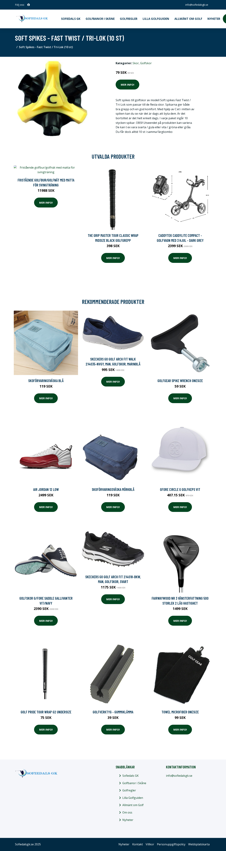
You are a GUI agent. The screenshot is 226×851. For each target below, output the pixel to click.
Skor (136, 63)
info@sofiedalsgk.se (196, 4)
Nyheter (213, 19)
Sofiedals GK (70, 19)
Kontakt (137, 844)
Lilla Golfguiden (156, 19)
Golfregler (128, 19)
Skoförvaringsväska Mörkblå (113, 489)
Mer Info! (127, 84)
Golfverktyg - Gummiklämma (113, 712)
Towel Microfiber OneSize (180, 712)
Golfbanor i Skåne (100, 19)
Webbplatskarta (199, 844)
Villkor (150, 844)
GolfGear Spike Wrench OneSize (180, 380)
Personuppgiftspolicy (171, 844)
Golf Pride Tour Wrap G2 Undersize (46, 712)
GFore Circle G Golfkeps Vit (180, 489)
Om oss (127, 812)
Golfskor (146, 63)
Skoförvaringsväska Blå (46, 380)
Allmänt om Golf (188, 19)
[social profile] (28, 4)
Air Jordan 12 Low (46, 489)
